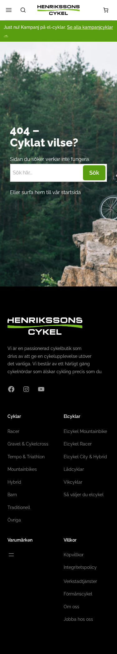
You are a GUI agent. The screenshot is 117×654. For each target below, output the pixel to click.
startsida (71, 192)
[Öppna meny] (11, 555)
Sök (94, 172)
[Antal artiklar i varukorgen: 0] (106, 10)
